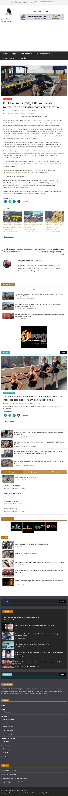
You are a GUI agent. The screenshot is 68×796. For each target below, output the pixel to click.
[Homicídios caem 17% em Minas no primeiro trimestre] (8, 545)
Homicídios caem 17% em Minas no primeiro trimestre (31, 544)
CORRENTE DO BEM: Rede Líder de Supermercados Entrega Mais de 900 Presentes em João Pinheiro (38, 433)
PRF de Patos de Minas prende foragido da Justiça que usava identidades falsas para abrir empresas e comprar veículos (12, 225)
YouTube (19, 180)
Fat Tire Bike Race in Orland (12, 486)
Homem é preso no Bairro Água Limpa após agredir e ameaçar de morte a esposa (39, 562)
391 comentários (19, 503)
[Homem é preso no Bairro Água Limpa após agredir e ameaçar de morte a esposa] (8, 563)
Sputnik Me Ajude (8, 734)
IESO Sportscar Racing (10, 509)
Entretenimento (8, 58)
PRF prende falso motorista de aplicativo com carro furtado (19, 113)
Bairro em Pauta (8, 730)
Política (5, 54)
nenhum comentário (31, 298)
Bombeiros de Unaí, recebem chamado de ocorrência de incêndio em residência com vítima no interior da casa (39, 581)
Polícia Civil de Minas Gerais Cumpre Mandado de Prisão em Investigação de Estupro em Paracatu (38, 634)
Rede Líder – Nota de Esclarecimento (26, 553)
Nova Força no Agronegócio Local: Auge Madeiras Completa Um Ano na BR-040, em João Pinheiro (38, 462)
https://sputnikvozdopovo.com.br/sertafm (18, 172)
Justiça (13, 54)
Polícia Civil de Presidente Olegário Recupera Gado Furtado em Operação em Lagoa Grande (49, 251)
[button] (17, 54)
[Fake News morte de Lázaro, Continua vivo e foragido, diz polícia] (8, 627)
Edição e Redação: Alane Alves (23, 110)
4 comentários (31, 437)
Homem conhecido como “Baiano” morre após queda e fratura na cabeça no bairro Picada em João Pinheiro (37, 305)
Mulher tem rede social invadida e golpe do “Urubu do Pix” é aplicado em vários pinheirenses (39, 653)
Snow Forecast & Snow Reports (13, 493)
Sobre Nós (22, 58)
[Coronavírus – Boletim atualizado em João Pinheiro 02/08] (8, 645)
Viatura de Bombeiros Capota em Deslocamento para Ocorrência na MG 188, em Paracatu (39, 571)
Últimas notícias (26, 54)
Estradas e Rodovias (9, 723)
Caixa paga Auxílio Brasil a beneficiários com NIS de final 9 (21, 617)
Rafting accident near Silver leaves (25, 477)
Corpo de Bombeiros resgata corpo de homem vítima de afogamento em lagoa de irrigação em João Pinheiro (39, 315)
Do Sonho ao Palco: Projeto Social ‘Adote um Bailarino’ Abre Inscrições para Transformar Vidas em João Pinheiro (33, 398)
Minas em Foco (7, 99)
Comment (56, 472)
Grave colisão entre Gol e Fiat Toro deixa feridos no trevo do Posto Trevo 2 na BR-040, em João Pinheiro (39, 295)
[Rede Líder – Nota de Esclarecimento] (8, 554)
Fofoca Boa (6, 749)
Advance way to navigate (11, 501)
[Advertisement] (34, 38)
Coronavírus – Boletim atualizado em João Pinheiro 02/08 (32, 644)
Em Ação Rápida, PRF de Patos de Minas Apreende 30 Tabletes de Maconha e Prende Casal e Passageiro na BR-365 (54, 225)
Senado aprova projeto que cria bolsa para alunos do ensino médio (18, 250)
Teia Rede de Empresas (44, 54)
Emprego (6, 741)
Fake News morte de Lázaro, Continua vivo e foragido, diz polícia (34, 625)
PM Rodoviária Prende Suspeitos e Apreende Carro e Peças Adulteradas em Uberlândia (33, 225)
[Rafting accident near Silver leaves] (8, 479)
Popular (13, 472)
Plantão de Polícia (8, 719)
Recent (35, 472)
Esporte (5, 752)
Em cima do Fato (8, 726)
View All (63, 352)
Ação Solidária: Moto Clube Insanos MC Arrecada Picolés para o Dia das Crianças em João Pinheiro (39, 443)
